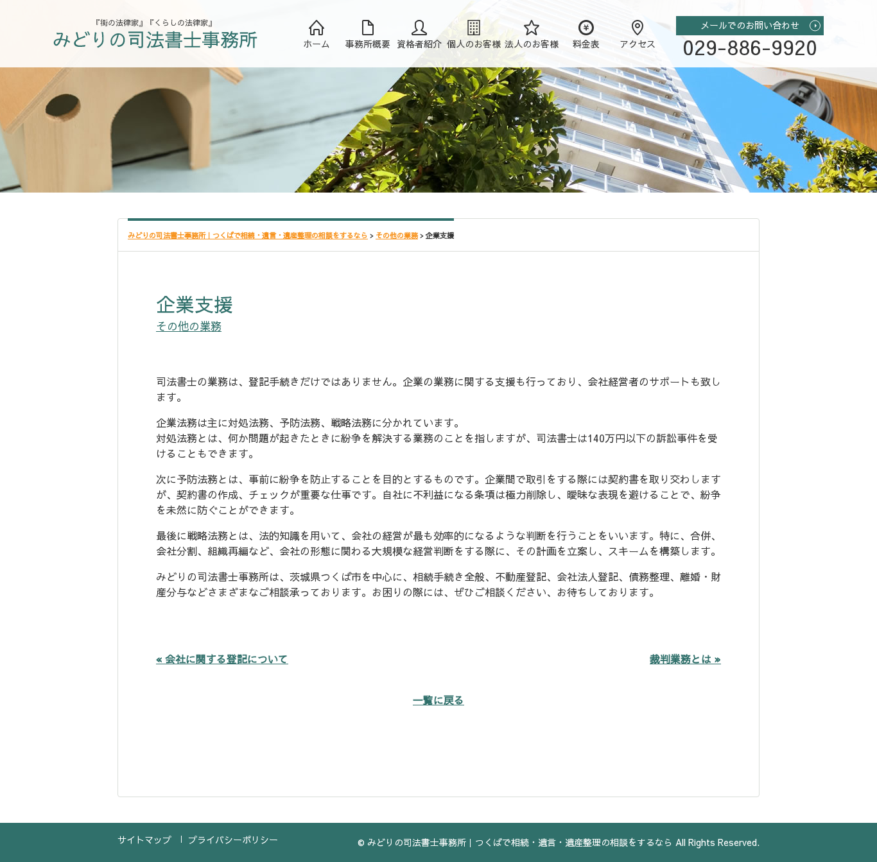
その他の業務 (188, 326)
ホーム (316, 43)
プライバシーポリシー (233, 839)
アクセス (638, 43)
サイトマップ (144, 839)
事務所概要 (367, 43)
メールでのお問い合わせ (749, 25)
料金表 (586, 43)
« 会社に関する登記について (222, 658)
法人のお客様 (532, 43)
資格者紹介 (419, 43)
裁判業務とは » (685, 658)
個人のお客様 (474, 43)
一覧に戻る (438, 700)
